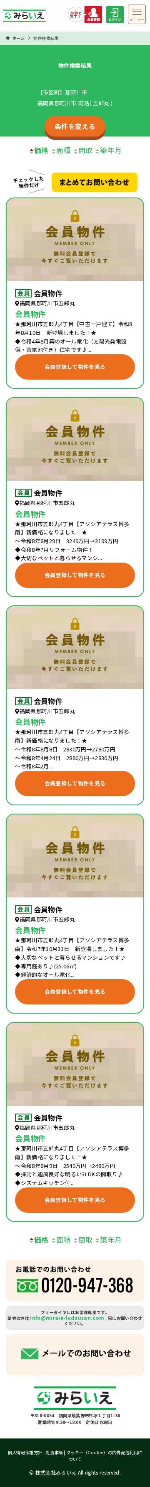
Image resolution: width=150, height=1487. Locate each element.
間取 (85, 150)
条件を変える (75, 126)
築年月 (111, 150)
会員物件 (48, 293)
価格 (41, 150)
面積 (63, 150)
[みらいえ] (24, 17)
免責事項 (53, 1452)
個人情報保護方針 (25, 1452)
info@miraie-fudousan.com (67, 1317)
